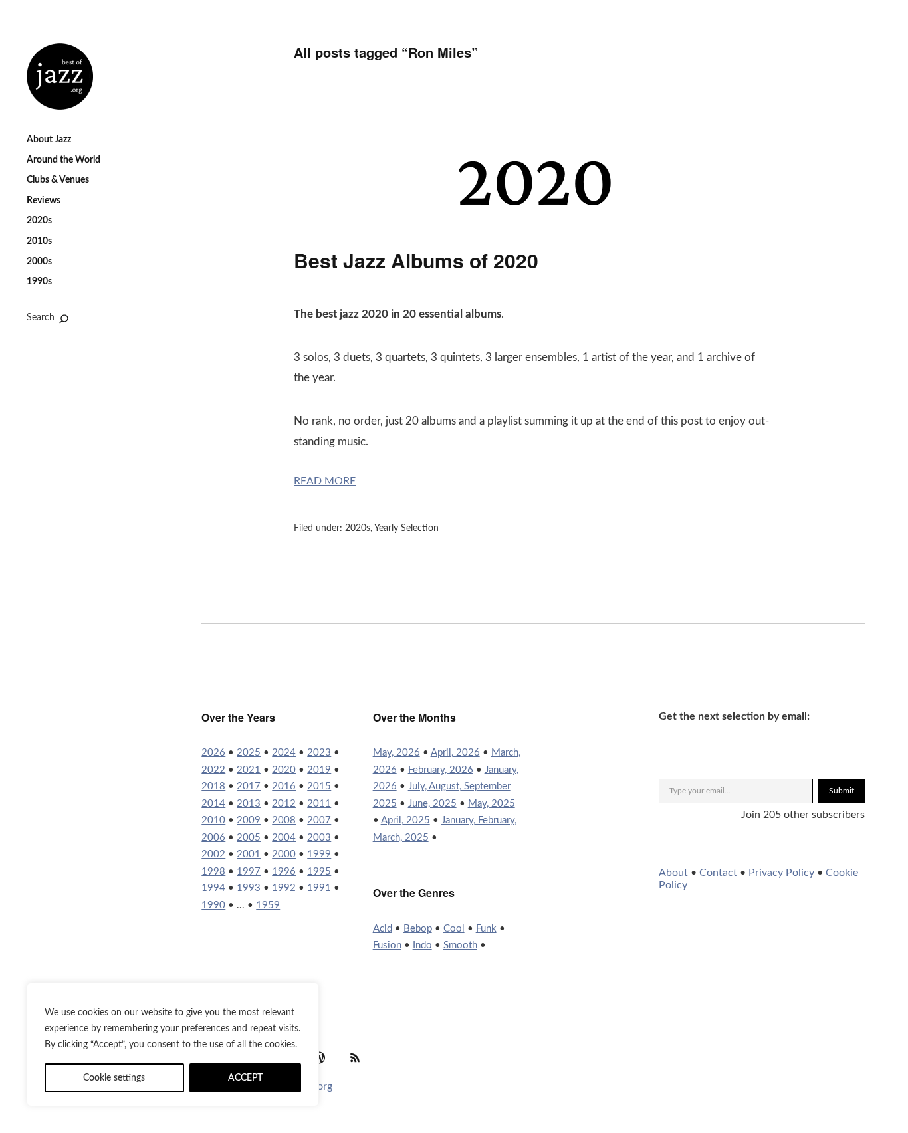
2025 (249, 753)
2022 (213, 770)
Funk (486, 929)
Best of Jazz (60, 76)
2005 (249, 838)
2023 (319, 753)
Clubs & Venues (58, 180)
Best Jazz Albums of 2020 (416, 260)
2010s (39, 241)
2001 (249, 854)
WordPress (319, 1057)
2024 (284, 753)
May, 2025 (491, 804)
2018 (213, 786)
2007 (319, 820)
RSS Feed (355, 1057)
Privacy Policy (781, 872)
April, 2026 (455, 753)
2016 (284, 786)
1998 (213, 871)
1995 (319, 871)
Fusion (387, 945)
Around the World (63, 160)
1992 (284, 888)
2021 (249, 770)
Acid (382, 929)
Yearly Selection (406, 528)
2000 (284, 854)
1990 (213, 905)
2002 (213, 854)
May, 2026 (396, 753)
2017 (249, 786)
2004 (284, 838)
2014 (213, 804)
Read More (325, 481)
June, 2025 (432, 804)
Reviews (43, 200)
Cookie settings (114, 1077)
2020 (284, 770)
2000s (39, 261)
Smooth (460, 945)
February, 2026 (440, 770)
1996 (284, 871)
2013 (249, 804)
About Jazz (49, 139)
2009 (249, 820)
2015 (319, 786)
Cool (454, 929)
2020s (39, 220)
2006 (213, 838)
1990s (39, 281)
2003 (319, 838)
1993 (249, 888)
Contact (718, 872)
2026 (213, 753)
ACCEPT (245, 1077)
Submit (841, 791)
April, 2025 (405, 820)
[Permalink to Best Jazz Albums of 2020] (533, 214)
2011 (319, 804)
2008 (284, 820)
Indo (422, 945)
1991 (319, 888)
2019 (319, 770)
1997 (249, 871)
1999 (319, 854)
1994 (213, 888)
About (673, 872)
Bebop (417, 929)
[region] (173, 1044)
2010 (213, 820)
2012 (284, 804)
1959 (268, 905)
